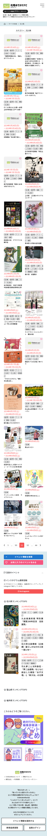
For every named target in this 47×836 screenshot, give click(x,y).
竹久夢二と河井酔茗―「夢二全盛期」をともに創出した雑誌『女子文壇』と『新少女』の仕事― (32, 672)
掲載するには (27, 777)
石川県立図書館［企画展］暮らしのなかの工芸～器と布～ (32, 646)
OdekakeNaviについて (12, 777)
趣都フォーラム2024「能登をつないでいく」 (13, 534)
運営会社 (8, 779)
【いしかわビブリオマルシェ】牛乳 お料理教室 (13, 323)
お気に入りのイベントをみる (24, 562)
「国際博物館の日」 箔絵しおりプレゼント (13, 57)
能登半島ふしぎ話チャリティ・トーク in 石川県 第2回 (13, 465)
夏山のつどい (29, 447)
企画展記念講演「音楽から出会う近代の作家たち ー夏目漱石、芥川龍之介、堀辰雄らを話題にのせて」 (34, 62)
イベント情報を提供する (23, 820)
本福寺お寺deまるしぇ (32, 496)
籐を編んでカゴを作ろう (12, 423)
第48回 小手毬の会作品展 (33, 243)
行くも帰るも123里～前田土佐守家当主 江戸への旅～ (13, 108)
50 (16, 545)
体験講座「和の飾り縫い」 (12, 137)
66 (36, 545)
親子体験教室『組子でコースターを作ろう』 (34, 94)
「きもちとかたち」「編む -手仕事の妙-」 (13, 380)
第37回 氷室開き (31, 274)
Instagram (24, 591)
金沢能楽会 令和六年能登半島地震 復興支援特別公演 (13, 286)
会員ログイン (34, 827)
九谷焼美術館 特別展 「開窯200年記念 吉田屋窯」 (33, 621)
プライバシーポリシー (30, 779)
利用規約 (17, 779)
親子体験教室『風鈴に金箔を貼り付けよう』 (13, 185)
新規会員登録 (12, 827)
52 (28, 545)
